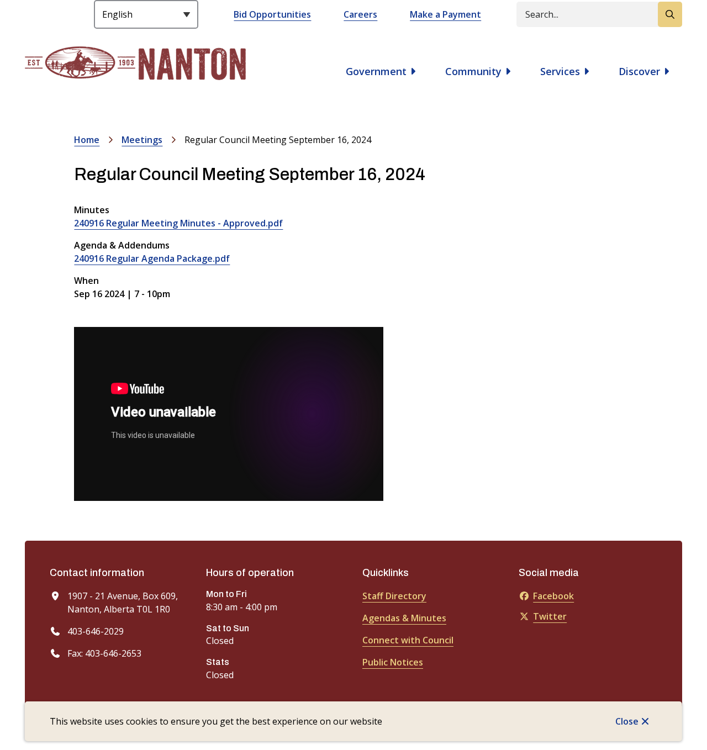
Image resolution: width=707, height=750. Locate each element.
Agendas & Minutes (404, 618)
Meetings (142, 140)
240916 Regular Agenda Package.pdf (152, 258)
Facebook (553, 596)
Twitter (550, 616)
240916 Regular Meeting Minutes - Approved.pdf (178, 223)
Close (627, 721)
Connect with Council (407, 640)
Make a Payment (445, 14)
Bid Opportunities (272, 14)
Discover (639, 71)
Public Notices (392, 662)
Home (86, 140)
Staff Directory (394, 596)
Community (473, 71)
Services (560, 71)
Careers (360, 14)
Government (376, 71)
